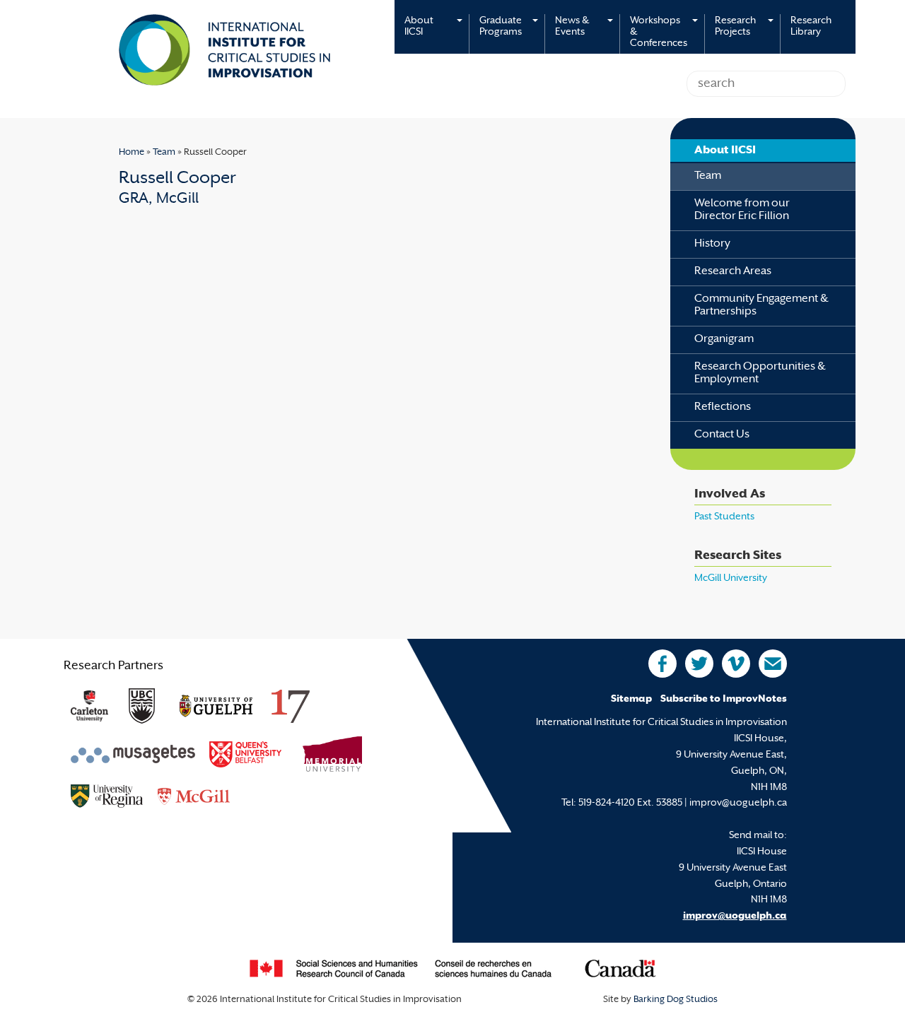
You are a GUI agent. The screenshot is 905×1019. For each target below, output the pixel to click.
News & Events (572, 26)
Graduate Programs (500, 26)
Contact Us (721, 435)
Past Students (724, 517)
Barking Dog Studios (676, 1000)
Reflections (722, 407)
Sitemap (631, 699)
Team (164, 152)
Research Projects (735, 26)
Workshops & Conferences (658, 32)
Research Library (810, 26)
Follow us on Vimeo (736, 663)
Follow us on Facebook (662, 663)
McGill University (730, 578)
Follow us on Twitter (699, 663)
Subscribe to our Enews (773, 663)
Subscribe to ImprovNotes (723, 699)
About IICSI (418, 26)
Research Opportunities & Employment (760, 373)
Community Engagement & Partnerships (761, 305)
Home (131, 152)
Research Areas (732, 271)
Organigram (724, 339)
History (712, 244)
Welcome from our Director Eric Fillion (742, 210)
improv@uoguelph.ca (735, 916)
